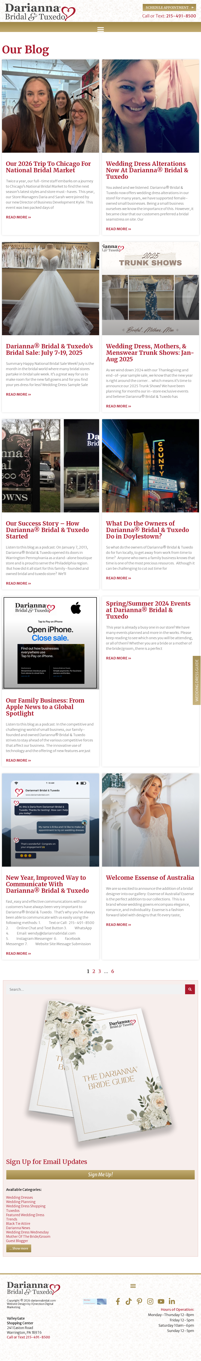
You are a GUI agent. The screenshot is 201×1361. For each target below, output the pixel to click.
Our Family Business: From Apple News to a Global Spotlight (45, 707)
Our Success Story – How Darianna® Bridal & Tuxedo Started (47, 530)
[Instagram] (150, 1301)
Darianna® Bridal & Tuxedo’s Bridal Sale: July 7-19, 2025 (49, 349)
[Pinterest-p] (139, 1301)
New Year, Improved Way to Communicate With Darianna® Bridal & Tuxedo (47, 884)
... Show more (18, 1248)
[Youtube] (161, 1301)
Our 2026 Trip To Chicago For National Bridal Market (48, 167)
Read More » (18, 217)
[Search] (190, 989)
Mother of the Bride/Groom (28, 1236)
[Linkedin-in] (171, 1301)
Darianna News (18, 1228)
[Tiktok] (128, 1301)
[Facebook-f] (117, 1301)
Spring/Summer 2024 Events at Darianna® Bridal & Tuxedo (148, 610)
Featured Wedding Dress (25, 1215)
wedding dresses (19, 1197)
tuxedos (13, 1211)
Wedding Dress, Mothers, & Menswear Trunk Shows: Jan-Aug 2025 (150, 352)
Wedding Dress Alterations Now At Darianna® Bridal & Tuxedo (147, 170)
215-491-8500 (180, 16)
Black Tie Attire (18, 1223)
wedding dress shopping (26, 1206)
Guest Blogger (17, 1241)
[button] (100, 29)
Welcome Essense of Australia (150, 877)
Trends (11, 1219)
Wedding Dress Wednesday (27, 1232)
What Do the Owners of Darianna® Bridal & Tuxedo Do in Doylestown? (147, 530)
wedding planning (21, 1202)
